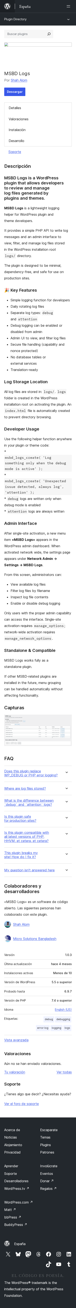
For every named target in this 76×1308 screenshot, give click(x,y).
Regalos (48, 1188)
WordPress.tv (16, 1188)
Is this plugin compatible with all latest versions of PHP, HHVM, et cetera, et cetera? (26, 837)
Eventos (46, 1173)
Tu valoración (14, 1072)
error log (42, 1027)
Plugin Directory (15, 19)
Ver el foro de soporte (21, 1104)
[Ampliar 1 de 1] (66, 720)
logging (56, 1027)
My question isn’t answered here (29, 870)
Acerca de (12, 1130)
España (20, 1244)
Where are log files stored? (25, 789)
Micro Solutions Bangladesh (34, 939)
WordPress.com (18, 1202)
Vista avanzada (16, 1040)
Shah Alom (19, 80)
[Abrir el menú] (69, 6)
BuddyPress (15, 1225)
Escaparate (49, 1130)
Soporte (14, 152)
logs (67, 1027)
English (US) (63, 1009)
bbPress (12, 1217)
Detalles (15, 108)
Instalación (17, 130)
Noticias (10, 1137)
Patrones (47, 1152)
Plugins (45, 1145)
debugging (63, 1019)
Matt (10, 1210)
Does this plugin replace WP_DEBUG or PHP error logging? (31, 773)
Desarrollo (16, 141)
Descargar (15, 91)
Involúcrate (48, 1166)
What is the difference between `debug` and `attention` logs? (29, 803)
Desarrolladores (16, 1181)
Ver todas (64, 1072)
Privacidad (12, 1152)
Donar (47, 1181)
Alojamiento (13, 1145)
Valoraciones (18, 119)
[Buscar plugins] (49, 34)
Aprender (11, 1166)
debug (49, 1019)
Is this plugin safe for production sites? (20, 819)
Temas (45, 1137)
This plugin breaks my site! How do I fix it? (21, 855)
